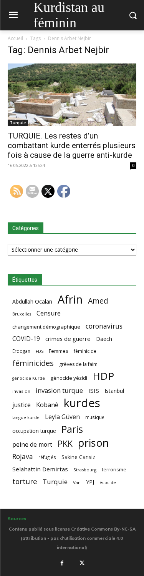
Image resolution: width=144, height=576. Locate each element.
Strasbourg (84, 469)
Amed (98, 301)
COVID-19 (26, 339)
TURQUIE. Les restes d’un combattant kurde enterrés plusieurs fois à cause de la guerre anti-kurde (72, 145)
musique (94, 417)
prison (93, 443)
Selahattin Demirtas (40, 469)
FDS (39, 351)
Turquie (18, 122)
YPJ (90, 482)
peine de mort (32, 445)
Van (77, 482)
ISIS (93, 390)
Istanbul (114, 390)
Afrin (70, 300)
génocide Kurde (28, 378)
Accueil (15, 38)
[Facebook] (62, 563)
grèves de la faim (78, 364)
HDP (103, 376)
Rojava (22, 456)
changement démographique (46, 326)
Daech (104, 338)
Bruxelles (21, 314)
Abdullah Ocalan (32, 301)
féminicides (33, 363)
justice (21, 405)
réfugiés (47, 457)
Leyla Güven (62, 417)
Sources (17, 518)
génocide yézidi (68, 377)
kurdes (82, 403)
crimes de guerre (68, 338)
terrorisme (114, 469)
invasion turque (59, 390)
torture (24, 481)
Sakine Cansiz (78, 457)
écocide (107, 482)
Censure (48, 313)
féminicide (85, 351)
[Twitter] (82, 563)
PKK (65, 443)
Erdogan (21, 351)
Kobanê (47, 405)
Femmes (58, 350)
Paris (72, 429)
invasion (21, 391)
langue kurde (26, 417)
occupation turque (34, 430)
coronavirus (104, 326)
